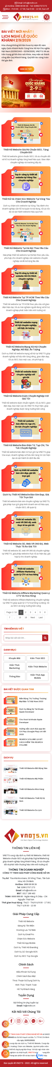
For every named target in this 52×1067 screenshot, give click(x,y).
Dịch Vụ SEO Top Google (26, 956)
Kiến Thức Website (37, 667)
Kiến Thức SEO (37, 658)
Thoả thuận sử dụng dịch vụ (26, 980)
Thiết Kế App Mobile (26, 943)
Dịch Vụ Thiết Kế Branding (26, 947)
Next (33, 617)
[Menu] (5, 17)
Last (41, 617)
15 (20, 617)
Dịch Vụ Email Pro (26, 934)
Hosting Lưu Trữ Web (26, 930)
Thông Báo (14, 676)
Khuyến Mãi (14, 658)
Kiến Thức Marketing (14, 666)
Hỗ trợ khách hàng (26, 989)
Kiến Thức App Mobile (37, 676)
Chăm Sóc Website (26, 939)
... (14, 617)
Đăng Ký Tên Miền (26, 926)
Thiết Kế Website (26, 921)
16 (26, 617)
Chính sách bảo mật (26, 976)
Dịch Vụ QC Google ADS (26, 952)
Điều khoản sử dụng (26, 972)
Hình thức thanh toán (26, 985)
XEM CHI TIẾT (26, 69)
